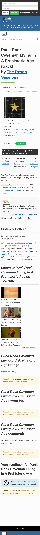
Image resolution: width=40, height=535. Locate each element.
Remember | (27, 13)
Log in (5, 490)
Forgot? (35, 13)
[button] (4, 34)
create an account (22, 379)
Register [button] (14, 13)
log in (10, 379)
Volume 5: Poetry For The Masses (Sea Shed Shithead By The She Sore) (18, 132)
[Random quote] (32, 27)
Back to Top (20, 528)
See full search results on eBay (23, 214)
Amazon (31, 243)
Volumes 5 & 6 (6, 185)
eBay (31, 248)
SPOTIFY (22, 143)
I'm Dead (5, 164)
